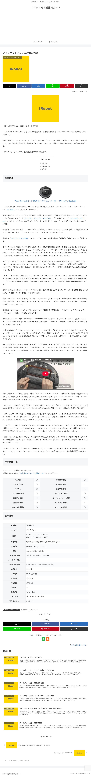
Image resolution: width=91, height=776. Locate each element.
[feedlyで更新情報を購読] (43, 639)
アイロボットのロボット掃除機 (12, 609)
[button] (81, 86)
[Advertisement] (45, 25)
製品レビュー (34, 609)
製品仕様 (44, 169)
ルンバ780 (28, 218)
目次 (43, 159)
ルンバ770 (37, 218)
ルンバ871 (10, 209)
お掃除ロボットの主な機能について (33, 473)
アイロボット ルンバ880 (19, 238)
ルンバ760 (46, 218)
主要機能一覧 (46, 166)
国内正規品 (25, 609)
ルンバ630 (74, 218)
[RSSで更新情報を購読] (47, 639)
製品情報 (44, 163)
